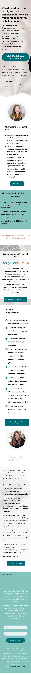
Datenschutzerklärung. (17, 667)
